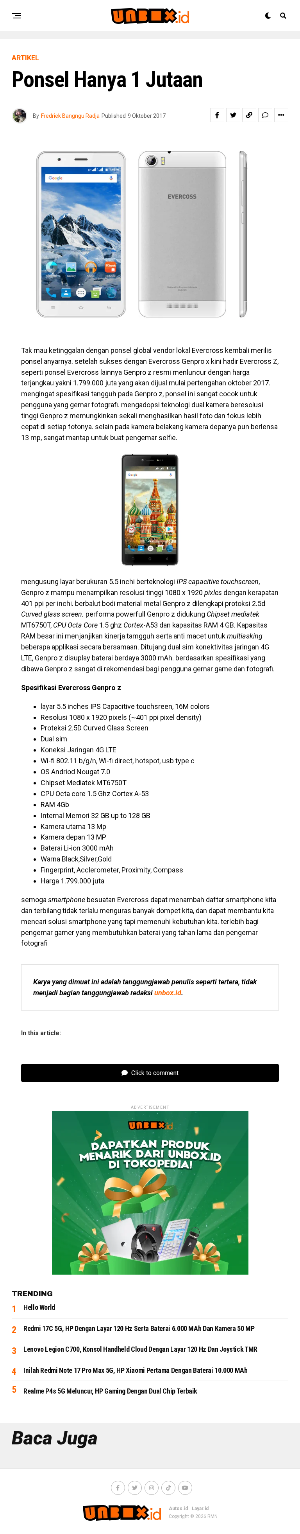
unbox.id (167, 993)
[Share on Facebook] (217, 115)
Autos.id (178, 1508)
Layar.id (200, 1508)
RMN (212, 1516)
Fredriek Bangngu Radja (70, 116)
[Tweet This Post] (233, 115)
